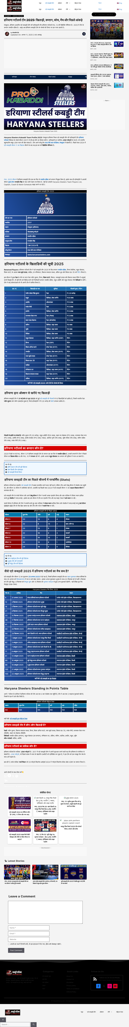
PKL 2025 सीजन (10, 179)
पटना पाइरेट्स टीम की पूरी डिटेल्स (17, 558)
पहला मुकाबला (71, 577)
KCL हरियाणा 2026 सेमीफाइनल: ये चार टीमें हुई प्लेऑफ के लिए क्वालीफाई (101, 66)
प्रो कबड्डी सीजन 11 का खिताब (14, 145)
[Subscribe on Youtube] (115, 986)
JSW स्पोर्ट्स (15, 754)
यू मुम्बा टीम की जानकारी (14, 561)
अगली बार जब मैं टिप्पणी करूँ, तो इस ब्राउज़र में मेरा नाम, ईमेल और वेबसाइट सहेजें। (35, 944)
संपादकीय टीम (15, 32)
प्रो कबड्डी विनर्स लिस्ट (14, 472)
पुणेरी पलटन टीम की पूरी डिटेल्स (17, 467)
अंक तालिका (45, 982)
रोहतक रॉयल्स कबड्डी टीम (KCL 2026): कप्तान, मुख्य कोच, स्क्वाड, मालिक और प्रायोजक (101, 85)
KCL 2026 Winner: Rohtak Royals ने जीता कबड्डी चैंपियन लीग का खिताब (101, 44)
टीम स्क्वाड (33, 77)
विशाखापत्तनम (20, 579)
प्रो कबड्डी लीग (49, 3)
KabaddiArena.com (59, 1001)
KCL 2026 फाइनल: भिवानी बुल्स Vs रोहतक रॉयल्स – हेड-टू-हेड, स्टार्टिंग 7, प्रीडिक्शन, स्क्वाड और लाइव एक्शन (102, 55)
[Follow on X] (104, 986)
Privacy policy (71, 985)
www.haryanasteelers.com (39, 255)
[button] (100, 3)
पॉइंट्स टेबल (77, 3)
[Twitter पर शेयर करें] (13, 777)
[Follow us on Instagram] (109, 986)
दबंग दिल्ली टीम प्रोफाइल (15, 470)
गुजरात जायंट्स (48, 582)
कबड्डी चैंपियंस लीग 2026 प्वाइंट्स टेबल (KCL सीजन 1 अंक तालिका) (101, 75)
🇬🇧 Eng (119, 3)
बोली (52, 401)
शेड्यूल (70, 77)
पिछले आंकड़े (52, 77)
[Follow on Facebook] (98, 986)
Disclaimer (70, 982)
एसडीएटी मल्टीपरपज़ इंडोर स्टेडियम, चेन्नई (69, 633)
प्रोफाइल (14, 77)
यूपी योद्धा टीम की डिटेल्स (15, 564)
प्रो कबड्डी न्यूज (46, 976)
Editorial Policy (71, 992)
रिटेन (79, 272)
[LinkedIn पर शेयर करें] (45, 780)
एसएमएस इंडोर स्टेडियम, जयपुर (66, 616)
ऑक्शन (60, 3)
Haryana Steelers (18, 16)
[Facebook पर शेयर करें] (10, 777)
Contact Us (70, 979)
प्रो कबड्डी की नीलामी (47, 399)
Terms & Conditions (73, 989)
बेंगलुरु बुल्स (27, 582)
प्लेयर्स (43, 985)
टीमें (67, 3)
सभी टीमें (44, 979)
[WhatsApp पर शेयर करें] (6, 777)
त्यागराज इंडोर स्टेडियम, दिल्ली (66, 656)
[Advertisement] (45, 54)
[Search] (34, 1024)
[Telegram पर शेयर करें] (16, 777)
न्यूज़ (40, 3)
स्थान (43, 989)
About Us (70, 976)
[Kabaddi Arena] (14, 3)
